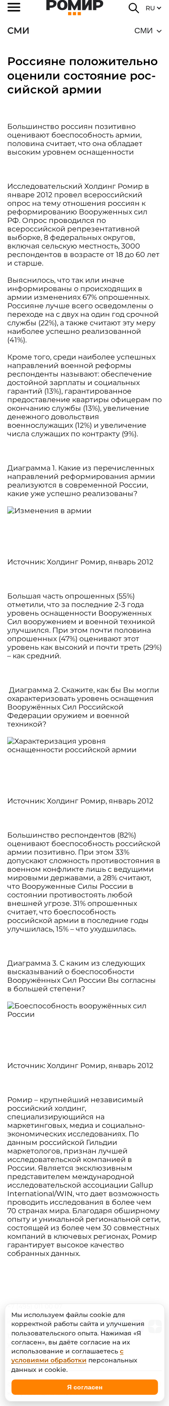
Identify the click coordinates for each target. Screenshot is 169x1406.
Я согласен (84, 1387)
